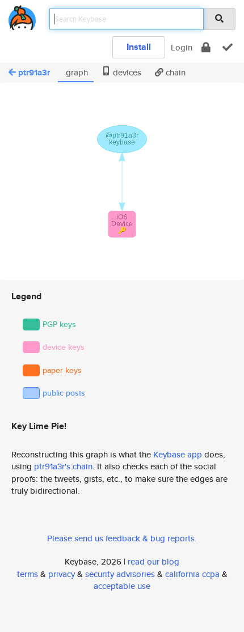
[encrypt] (206, 47)
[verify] (227, 47)
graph (76, 72)
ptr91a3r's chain (63, 466)
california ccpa (192, 574)
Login (181, 47)
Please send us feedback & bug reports (121, 538)
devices (126, 72)
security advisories (120, 574)
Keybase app (177, 454)
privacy (61, 574)
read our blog (153, 561)
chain (174, 72)
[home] (22, 15)
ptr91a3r (34, 72)
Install (139, 46)
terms (27, 574)
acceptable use (122, 586)
